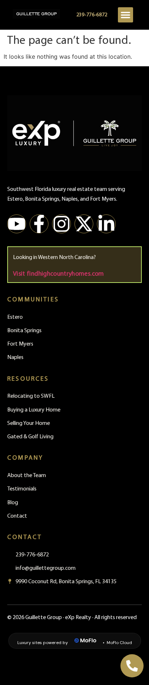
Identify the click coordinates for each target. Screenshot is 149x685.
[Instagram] (61, 223)
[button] (125, 14)
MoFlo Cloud (119, 643)
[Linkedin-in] (106, 223)
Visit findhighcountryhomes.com (58, 273)
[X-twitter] (83, 223)
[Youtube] (16, 223)
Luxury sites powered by (42, 643)
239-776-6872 (91, 14)
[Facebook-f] (39, 223)
